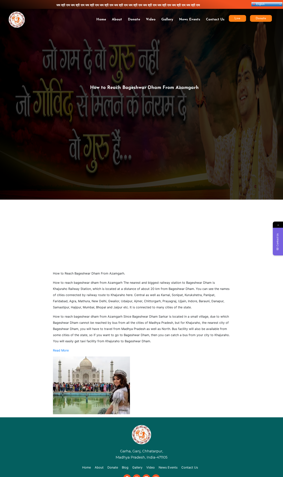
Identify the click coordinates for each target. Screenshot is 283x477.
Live (237, 18)
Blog (125, 467)
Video (151, 19)
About (117, 19)
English (260, 4)
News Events (189, 19)
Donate (134, 19)
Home (101, 19)
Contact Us (215, 19)
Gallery (167, 19)
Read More (61, 350)
